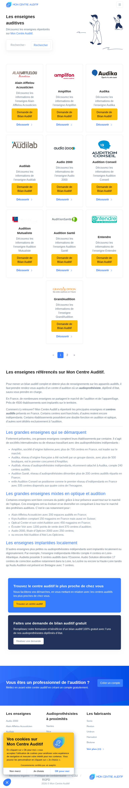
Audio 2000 (12, 721)
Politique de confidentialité (50, 775)
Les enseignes (18, 714)
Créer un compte (110, 683)
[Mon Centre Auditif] (22, 4)
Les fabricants (99, 714)
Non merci (15, 771)
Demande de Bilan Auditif (24, 114)
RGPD (46, 779)
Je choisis (38, 771)
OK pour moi (62, 771)
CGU (75, 775)
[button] (7, 782)
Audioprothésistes (62, 716)
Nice (48, 731)
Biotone (91, 742)
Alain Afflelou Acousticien (19, 726)
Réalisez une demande (28, 641)
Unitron (90, 731)
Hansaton (92, 737)
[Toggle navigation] (120, 4)
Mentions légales (19, 775)
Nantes (50, 726)
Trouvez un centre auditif (29, 604)
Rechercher (41, 45)
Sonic (90, 721)
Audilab (10, 731)
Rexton (90, 726)
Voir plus (94, 749)
